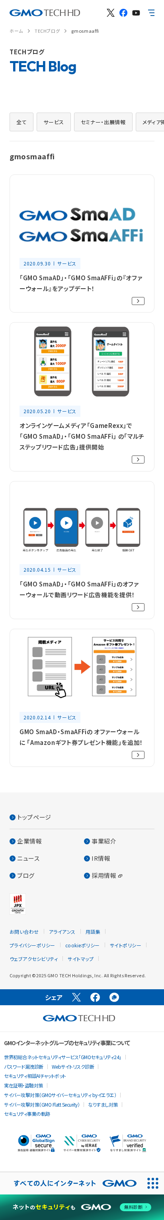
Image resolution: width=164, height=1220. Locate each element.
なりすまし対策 (103, 1104)
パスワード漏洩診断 (23, 1066)
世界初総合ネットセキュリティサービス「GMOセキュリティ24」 (62, 1057)
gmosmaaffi (85, 31)
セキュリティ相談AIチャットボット (35, 1075)
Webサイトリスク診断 (73, 1066)
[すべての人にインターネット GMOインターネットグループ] (71, 1183)
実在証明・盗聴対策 (23, 1085)
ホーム (16, 31)
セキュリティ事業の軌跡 (27, 1113)
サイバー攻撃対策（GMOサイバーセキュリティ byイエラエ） (60, 1094)
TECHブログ (47, 31)
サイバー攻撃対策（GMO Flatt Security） (42, 1104)
